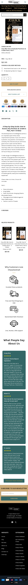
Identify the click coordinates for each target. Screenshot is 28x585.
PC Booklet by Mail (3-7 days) (12, 71)
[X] (13, 111)
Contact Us (4, 551)
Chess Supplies (20, 565)
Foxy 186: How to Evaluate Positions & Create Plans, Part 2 (21, 243)
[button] (14, 94)
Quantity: (4, 75)
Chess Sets (18, 544)
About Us (4, 545)
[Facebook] (2, 111)
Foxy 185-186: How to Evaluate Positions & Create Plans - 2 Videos (7, 244)
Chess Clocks (19, 553)
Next (26, 240)
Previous (1, 240)
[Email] (6, 111)
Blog (2, 548)
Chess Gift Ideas (20, 568)
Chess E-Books (19, 556)
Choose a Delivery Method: (11, 65)
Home (3, 536)
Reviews (3, 542)
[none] (14, 31)
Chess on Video (20, 559)
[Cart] (25, 2)
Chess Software (20, 536)
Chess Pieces (19, 547)
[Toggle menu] (2, 2)
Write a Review (5, 53)
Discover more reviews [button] (14, 481)
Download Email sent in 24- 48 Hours (15, 68)
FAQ (2, 539)
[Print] (9, 111)
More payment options (14, 89)
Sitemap (4, 554)
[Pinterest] (16, 111)
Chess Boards (19, 550)
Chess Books (19, 562)
